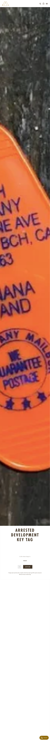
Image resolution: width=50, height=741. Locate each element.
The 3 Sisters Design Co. (26, 556)
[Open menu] (47, 3)
